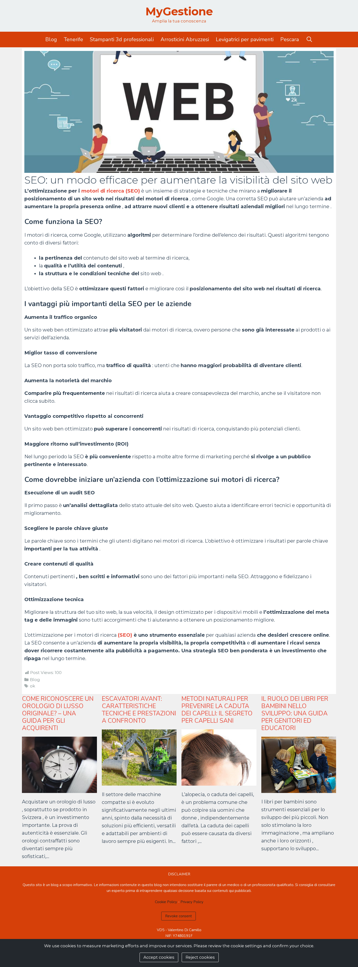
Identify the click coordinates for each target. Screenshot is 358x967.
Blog (51, 39)
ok (32, 686)
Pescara (289, 39)
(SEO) (126, 635)
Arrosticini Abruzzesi (184, 39)
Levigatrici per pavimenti (244, 39)
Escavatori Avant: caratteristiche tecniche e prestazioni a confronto (139, 710)
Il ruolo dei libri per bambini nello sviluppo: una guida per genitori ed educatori (294, 713)
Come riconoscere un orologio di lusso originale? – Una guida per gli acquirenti (58, 713)
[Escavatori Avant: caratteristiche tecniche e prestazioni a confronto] (139, 782)
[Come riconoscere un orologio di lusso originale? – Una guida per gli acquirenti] (59, 789)
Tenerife (73, 39)
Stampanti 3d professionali (122, 39)
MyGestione (179, 11)
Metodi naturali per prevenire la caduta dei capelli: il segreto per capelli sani (217, 710)
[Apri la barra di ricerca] (309, 39)
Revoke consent (178, 916)
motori (90, 191)
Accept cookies (158, 957)
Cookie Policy (166, 901)
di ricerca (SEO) (119, 191)
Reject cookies (200, 957)
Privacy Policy (191, 901)
